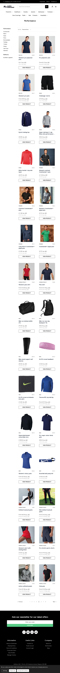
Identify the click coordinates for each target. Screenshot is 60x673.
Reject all (12, 670)
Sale (30, 15)
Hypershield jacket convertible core (24, 436)
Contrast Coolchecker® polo (26, 209)
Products (35, 15)
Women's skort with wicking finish (25, 549)
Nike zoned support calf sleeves (26, 360)
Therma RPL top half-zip (46, 397)
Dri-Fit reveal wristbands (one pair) (26, 398)
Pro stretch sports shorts (46, 548)
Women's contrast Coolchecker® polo (44, 171)
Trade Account (30, 646)
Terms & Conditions (11, 648)
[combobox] (31, 6)
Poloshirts (8, 12)
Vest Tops (5, 48)
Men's (4, 33)
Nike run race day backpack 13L (44, 322)
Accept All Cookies (23, 670)
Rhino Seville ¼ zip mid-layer (26, 171)
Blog (48, 648)
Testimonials (48, 646)
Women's (5, 50)
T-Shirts (5, 44)
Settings (5, 670)
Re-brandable (6, 40)
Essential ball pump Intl (46, 473)
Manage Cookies (11, 655)
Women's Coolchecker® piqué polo (46, 209)
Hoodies (25, 12)
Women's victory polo (25, 473)
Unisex (5, 46)
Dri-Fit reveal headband (46, 359)
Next (54, 601)
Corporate (42, 1)
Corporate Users (11, 650)
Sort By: (19, 29)
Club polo (42, 586)
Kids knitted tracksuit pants (45, 510)
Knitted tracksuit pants (26, 510)
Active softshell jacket (25, 586)
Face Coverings (16, 15)
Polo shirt (42, 284)
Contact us (7, 1)
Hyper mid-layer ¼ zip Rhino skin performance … (47, 133)
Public (23, 15)
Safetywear (41, 12)
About (48, 1)
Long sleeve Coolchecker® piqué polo (26, 247)
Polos (4, 38)
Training (5, 42)
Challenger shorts (44, 96)
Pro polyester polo (44, 58)
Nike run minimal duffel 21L (25, 322)
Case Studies (11, 652)
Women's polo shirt (24, 284)
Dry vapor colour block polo (46, 436)
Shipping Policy (12, 646)
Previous (20, 601)
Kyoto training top (24, 132)
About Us (48, 643)
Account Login (30, 648)
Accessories (6, 31)
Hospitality (43, 15)
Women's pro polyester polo (26, 58)
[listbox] (27, 29)
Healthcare (17, 12)
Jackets (33, 12)
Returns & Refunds (12, 643)
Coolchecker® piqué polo (46, 246)
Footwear (50, 12)
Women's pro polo (24, 96)
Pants (4, 36)
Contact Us (30, 643)
